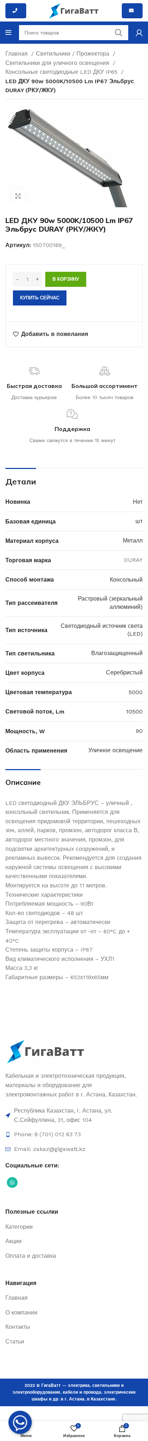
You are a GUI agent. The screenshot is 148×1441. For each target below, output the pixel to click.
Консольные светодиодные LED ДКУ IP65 (62, 71)
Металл (133, 540)
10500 (134, 711)
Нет (138, 501)
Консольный (126, 579)
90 (139, 730)
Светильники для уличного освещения (58, 63)
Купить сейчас (39, 297)
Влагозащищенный (117, 653)
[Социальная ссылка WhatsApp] (12, 1182)
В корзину (65, 279)
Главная (17, 53)
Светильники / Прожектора (73, 53)
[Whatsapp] (20, 1422)
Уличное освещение (115, 750)
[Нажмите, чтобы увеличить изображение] (18, 196)
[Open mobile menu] (8, 32)
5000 (136, 692)
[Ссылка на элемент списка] (74, 1115)
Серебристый (124, 672)
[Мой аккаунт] (139, 32)
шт (139, 521)
